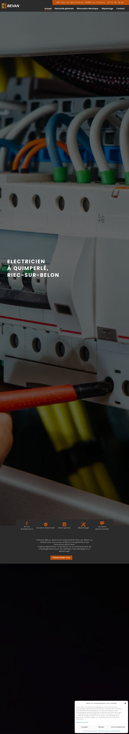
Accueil (47, 8)
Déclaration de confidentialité (109, 730)
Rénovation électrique (87, 8)
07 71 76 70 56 (115, 2)
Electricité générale (64, 8)
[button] (125, 703)
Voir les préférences (118, 727)
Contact (120, 8)
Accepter (84, 727)
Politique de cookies (90, 730)
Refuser (101, 727)
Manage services (82, 722)
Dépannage (107, 8)
